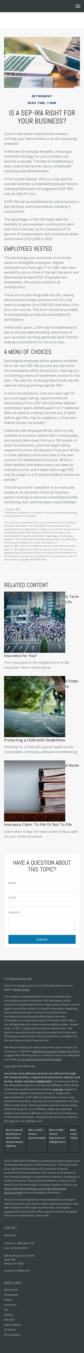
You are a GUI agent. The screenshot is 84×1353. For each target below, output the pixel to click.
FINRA (40, 1081)
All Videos (10, 1329)
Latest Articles (12, 1324)
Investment (11, 1295)
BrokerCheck (22, 989)
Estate (8, 1299)
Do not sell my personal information (39, 1059)
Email (11, 897)
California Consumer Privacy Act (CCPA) (55, 1051)
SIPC (48, 1081)
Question (14, 912)
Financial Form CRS (20, 978)
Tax (6, 1309)
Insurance (10, 1305)
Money (8, 1315)
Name (12, 883)
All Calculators (12, 1334)
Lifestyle (9, 1319)
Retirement (11, 1289)
